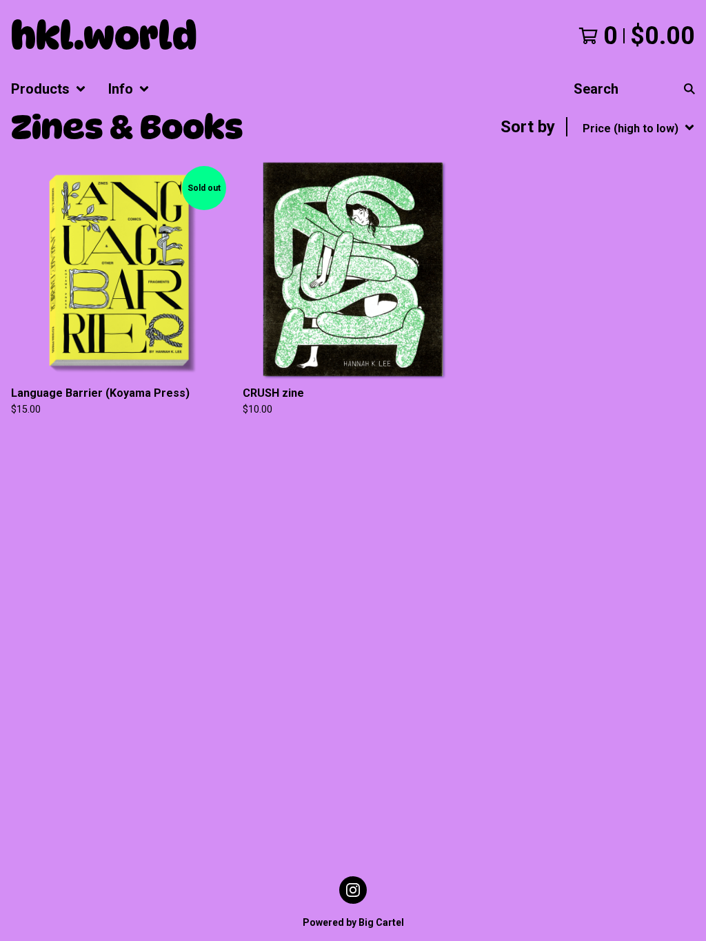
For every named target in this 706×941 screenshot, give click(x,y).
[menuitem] (48, 88)
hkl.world (104, 36)
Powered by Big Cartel (353, 922)
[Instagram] (353, 890)
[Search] (689, 88)
